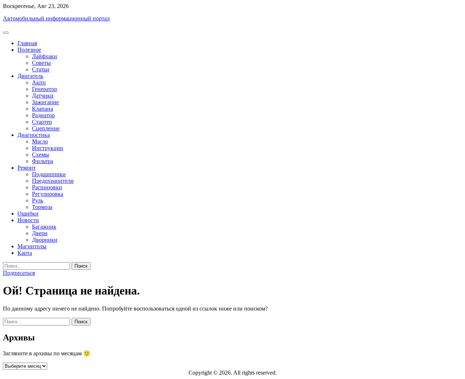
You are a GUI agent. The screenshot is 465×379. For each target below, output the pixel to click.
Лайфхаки (44, 56)
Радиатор (43, 115)
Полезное (29, 50)
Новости (28, 220)
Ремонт (26, 168)
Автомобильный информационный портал (56, 18)
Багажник (44, 227)
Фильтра (42, 161)
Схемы (40, 154)
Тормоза (42, 207)
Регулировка (47, 194)
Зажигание (45, 102)
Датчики (42, 95)
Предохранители (53, 181)
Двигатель (30, 76)
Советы (41, 63)
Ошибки (28, 213)
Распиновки (47, 187)
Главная (27, 43)
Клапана (42, 109)
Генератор (44, 89)
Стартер (42, 122)
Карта (24, 253)
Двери (40, 233)
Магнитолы (31, 246)
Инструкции (47, 148)
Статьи (40, 69)
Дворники (44, 240)
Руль (37, 200)
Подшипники (49, 174)
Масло (40, 141)
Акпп (39, 82)
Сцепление (46, 128)
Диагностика (33, 135)
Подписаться (19, 273)
